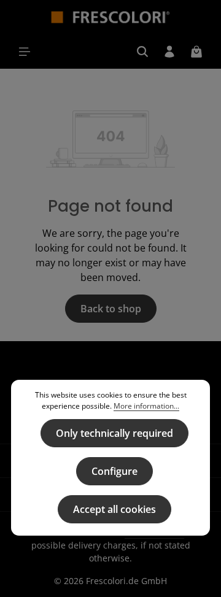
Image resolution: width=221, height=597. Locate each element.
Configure (114, 471)
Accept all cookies (114, 509)
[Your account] (169, 51)
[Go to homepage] (111, 17)
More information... (146, 406)
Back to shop (110, 308)
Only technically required (114, 433)
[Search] (142, 51)
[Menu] (24, 51)
